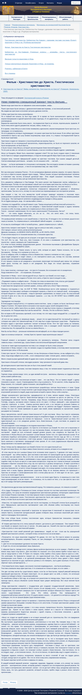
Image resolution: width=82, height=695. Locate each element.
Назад (5, 682)
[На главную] (3, 3)
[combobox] (76, 3)
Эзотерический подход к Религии (36, 98)
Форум (59, 3)
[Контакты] (5, 3)
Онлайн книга (30, 3)
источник (68, 693)
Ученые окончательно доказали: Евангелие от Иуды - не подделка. (29, 64)
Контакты (50, 3)
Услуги (41, 3)
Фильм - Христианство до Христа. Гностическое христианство (28, 47)
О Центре (18, 3)
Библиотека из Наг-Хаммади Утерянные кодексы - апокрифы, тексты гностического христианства (41, 53)
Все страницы (10, 73)
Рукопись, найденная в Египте (16, 68)
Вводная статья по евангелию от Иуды (19, 59)
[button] (17, 18)
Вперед (13, 682)
